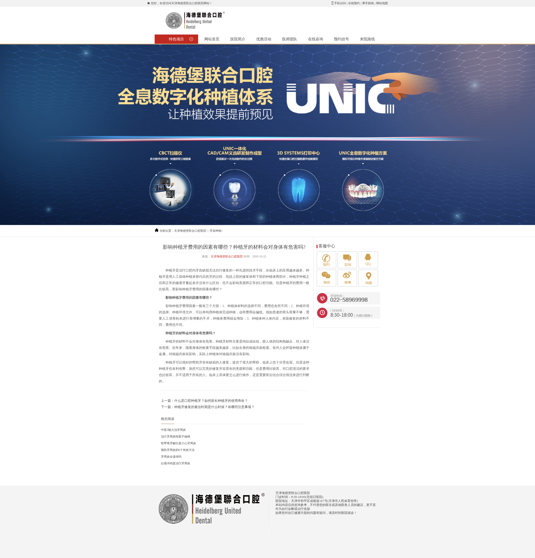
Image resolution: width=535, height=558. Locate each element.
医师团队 (289, 39)
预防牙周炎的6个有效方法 (178, 450)
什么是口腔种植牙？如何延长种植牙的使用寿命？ (211, 400)
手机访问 (340, 3)
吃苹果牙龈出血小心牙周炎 (178, 443)
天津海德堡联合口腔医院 (190, 230)
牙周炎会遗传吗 (171, 456)
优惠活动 (263, 39)
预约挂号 (341, 39)
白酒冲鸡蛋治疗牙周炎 (175, 463)
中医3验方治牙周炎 (173, 429)
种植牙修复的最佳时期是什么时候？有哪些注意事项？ (214, 407)
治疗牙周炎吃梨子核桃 (175, 436)
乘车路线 (368, 3)
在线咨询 (315, 39)
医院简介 (237, 39)
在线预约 (354, 3)
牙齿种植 (215, 230)
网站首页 (211, 39)
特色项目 (176, 39)
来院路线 (367, 39)
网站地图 (382, 3)
